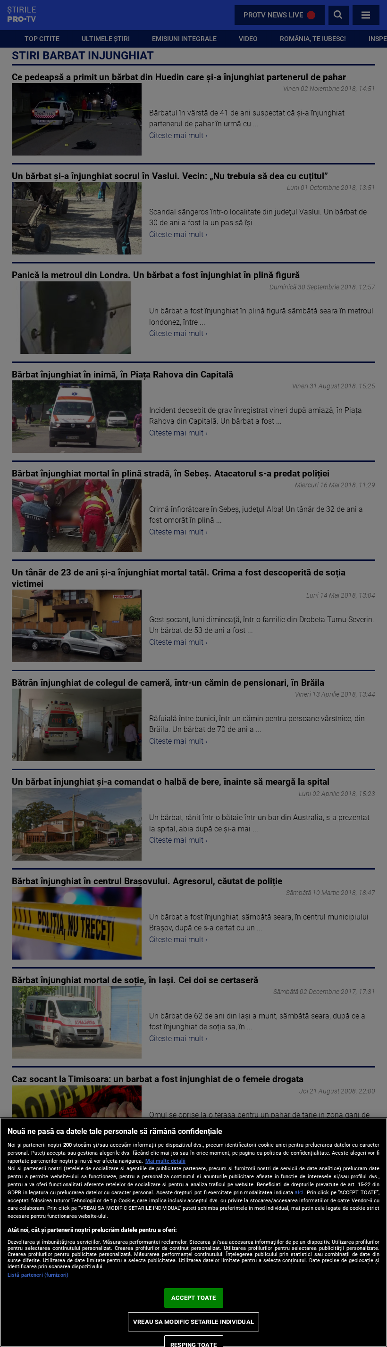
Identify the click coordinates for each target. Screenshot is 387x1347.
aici (298, 1192)
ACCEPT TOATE (193, 1297)
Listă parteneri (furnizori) (38, 1275)
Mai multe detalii (165, 1161)
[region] (193, 1232)
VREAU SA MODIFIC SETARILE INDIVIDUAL (193, 1321)
